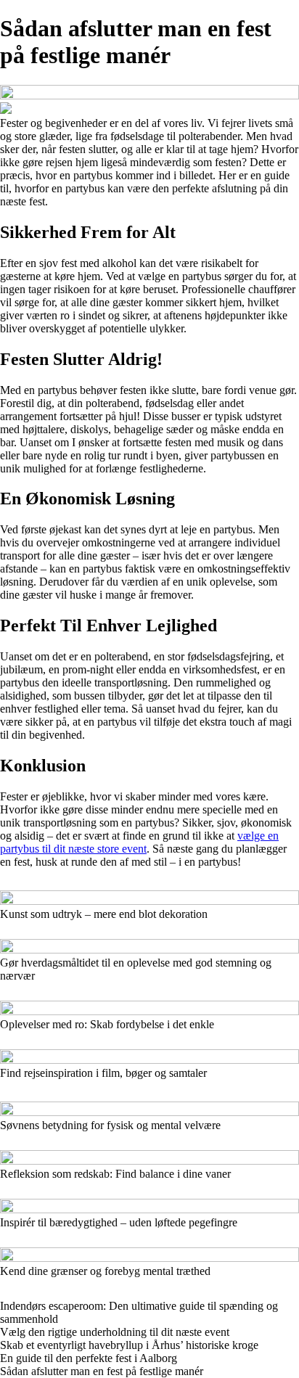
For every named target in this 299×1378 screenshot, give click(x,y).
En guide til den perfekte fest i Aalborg (88, 1358)
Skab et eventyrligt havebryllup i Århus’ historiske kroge (129, 1345)
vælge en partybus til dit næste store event (139, 842)
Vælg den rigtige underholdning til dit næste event (114, 1332)
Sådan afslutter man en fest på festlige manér (101, 1371)
